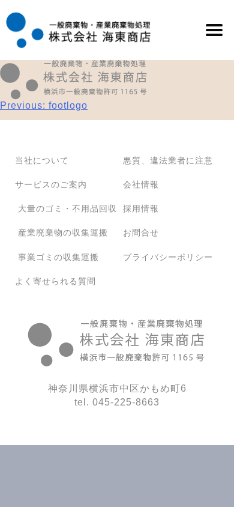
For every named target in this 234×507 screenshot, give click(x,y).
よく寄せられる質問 (55, 281)
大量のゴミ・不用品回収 (67, 208)
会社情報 (141, 184)
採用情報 (141, 208)
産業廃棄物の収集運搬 (63, 232)
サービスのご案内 (51, 184)
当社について (42, 160)
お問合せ (141, 232)
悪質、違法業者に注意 (168, 160)
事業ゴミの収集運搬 (58, 257)
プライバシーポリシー (168, 257)
